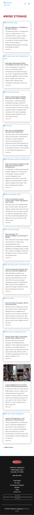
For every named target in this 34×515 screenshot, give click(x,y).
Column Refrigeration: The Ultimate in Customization (14, 419)
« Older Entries (8, 447)
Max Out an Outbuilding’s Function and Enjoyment (14, 131)
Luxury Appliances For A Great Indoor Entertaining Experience (16, 385)
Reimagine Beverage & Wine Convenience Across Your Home (16, 64)
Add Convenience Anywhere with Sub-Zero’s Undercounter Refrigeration (17, 165)
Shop (17, 489)
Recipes (17, 487)
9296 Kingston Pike (17, 470)
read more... (8, 49)
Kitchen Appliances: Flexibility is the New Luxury (16, 28)
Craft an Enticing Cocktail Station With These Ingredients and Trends (16, 200)
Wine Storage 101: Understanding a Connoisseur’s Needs (16, 235)
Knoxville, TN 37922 (17, 472)
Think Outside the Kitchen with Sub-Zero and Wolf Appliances (16, 270)
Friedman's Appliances (17, 467)
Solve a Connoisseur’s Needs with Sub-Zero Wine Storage (15, 97)
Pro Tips (17, 483)
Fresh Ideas (17, 480)
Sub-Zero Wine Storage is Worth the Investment (16, 303)
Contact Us (17, 492)
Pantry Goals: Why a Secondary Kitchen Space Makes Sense (16, 337)
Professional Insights (17, 485)
